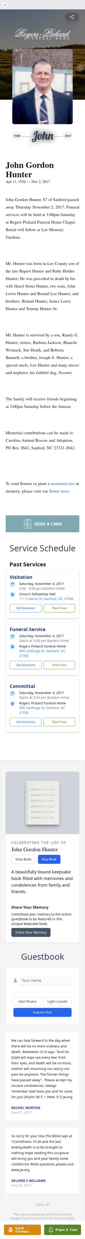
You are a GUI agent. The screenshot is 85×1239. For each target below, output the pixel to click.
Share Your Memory (31, 932)
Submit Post (42, 1012)
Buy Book (49, 859)
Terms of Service (55, 1218)
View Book (23, 859)
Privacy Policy (29, 1218)
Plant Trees (59, 608)
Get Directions (25, 608)
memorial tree (63, 483)
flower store (59, 491)
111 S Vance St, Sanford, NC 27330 (46, 598)
